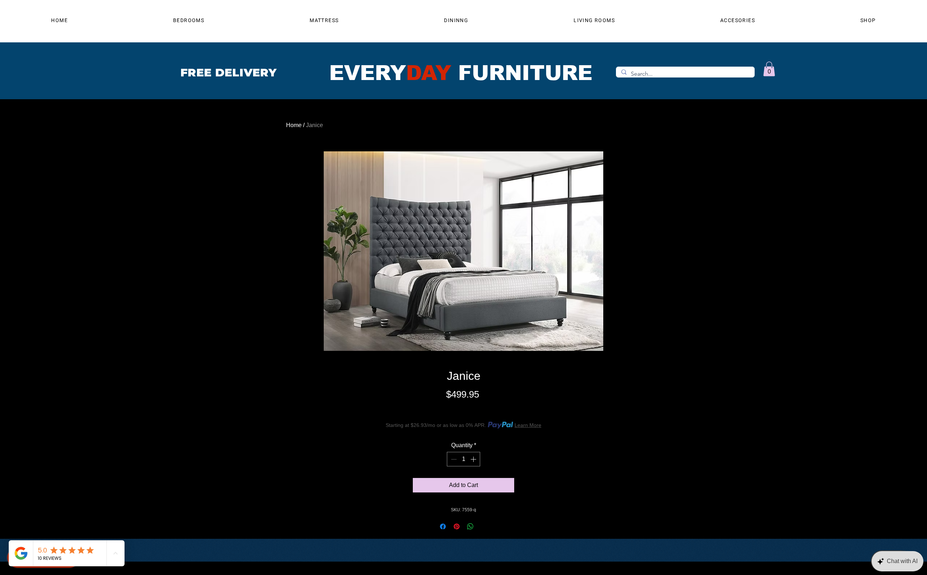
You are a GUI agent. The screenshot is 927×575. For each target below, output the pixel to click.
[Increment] (474, 459)
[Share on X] (484, 526)
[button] (769, 69)
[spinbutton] (463, 459)
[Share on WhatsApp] (470, 526)
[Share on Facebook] (443, 526)
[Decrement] (453, 459)
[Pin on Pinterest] (456, 526)
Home (294, 125)
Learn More (528, 425)
